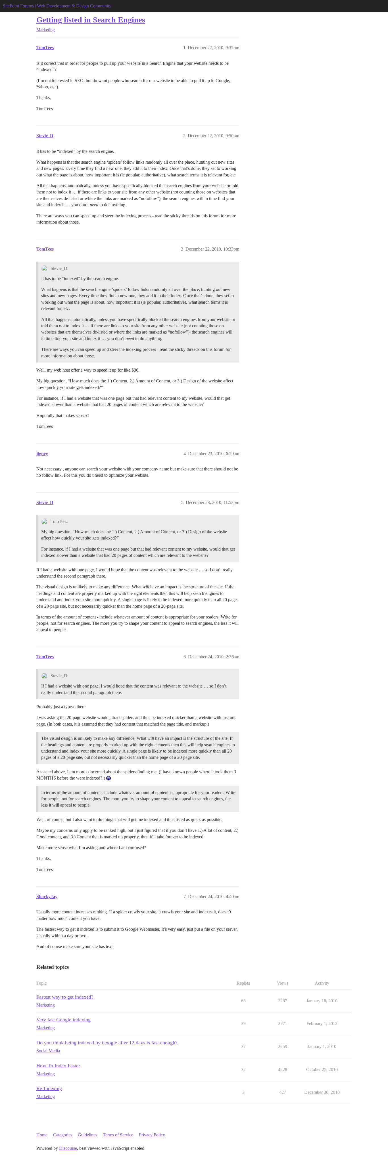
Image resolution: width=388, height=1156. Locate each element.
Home (41, 1134)
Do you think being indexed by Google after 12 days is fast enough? (107, 1042)
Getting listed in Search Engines (90, 19)
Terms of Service (118, 1134)
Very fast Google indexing (63, 1019)
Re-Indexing (49, 1088)
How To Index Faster (58, 1065)
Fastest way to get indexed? (64, 997)
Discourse (68, 1148)
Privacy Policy (152, 1134)
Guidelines (87, 1134)
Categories (62, 1134)
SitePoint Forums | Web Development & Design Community (57, 5)
